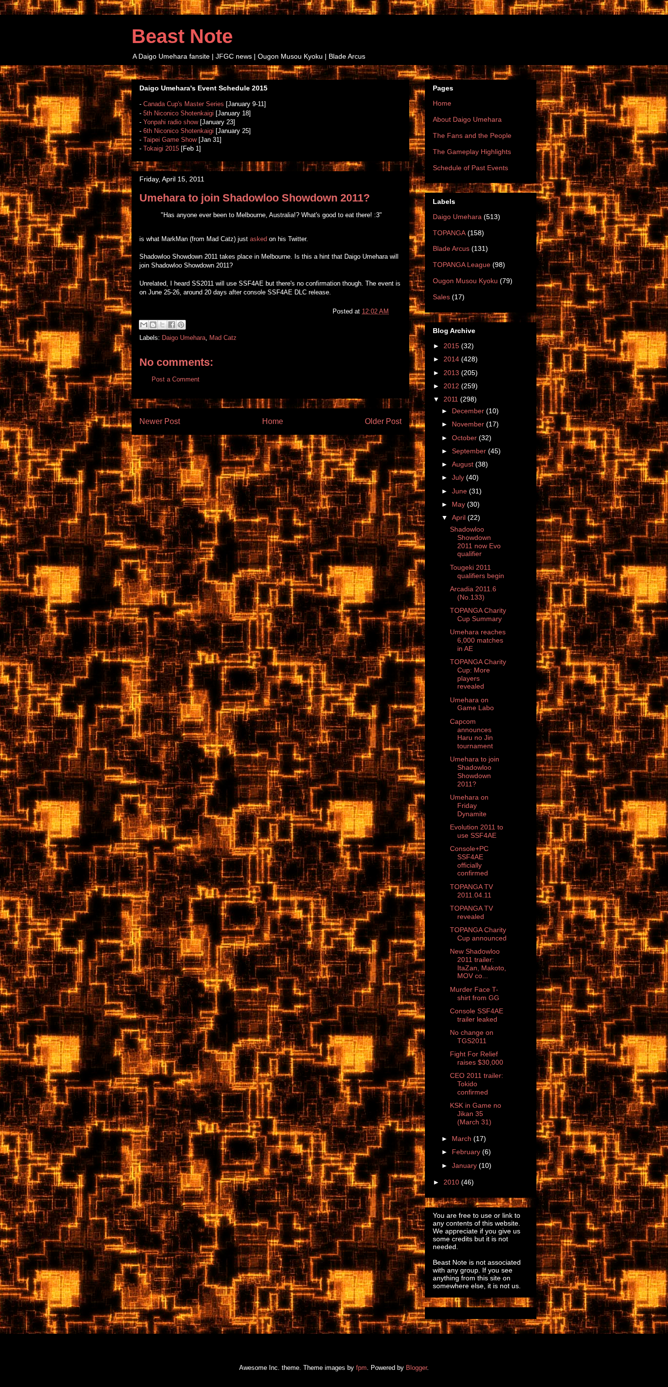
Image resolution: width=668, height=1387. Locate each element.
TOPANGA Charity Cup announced (478, 934)
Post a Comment (176, 379)
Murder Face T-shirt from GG (474, 993)
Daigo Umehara (183, 337)
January (465, 1165)
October (465, 438)
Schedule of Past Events (470, 168)
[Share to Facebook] (172, 325)
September (470, 451)
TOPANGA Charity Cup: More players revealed (478, 674)
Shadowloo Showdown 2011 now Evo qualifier (475, 541)
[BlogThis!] (153, 325)
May (459, 504)
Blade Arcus (451, 248)
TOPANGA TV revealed (471, 912)
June (460, 491)
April (460, 517)
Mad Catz (223, 337)
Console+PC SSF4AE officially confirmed (469, 861)
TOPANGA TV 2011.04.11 (471, 891)
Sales (441, 297)
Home (272, 421)
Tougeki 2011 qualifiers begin (477, 571)
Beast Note (182, 36)
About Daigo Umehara (467, 119)
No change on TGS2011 (471, 1037)
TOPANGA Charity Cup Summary (478, 614)
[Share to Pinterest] (181, 325)
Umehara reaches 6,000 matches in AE (478, 640)
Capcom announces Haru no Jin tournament (471, 733)
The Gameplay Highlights (472, 152)
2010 (452, 1182)
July (459, 477)
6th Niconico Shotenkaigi (178, 130)
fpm (361, 1367)
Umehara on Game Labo (472, 704)
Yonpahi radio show (170, 122)
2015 (452, 346)
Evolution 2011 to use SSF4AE (476, 831)
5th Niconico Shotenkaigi (178, 113)
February (467, 1152)
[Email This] (144, 325)
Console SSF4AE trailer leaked (476, 1015)
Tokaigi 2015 (161, 148)
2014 (452, 359)
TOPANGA (449, 233)
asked (258, 239)
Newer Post (159, 421)
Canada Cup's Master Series (183, 104)
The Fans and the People (472, 135)
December (469, 411)
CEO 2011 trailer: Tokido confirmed (476, 1084)
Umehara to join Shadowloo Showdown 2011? (474, 771)
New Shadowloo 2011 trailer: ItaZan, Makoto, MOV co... (478, 963)
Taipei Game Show (170, 139)
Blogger (416, 1367)
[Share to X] (162, 325)
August (463, 464)
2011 (452, 399)
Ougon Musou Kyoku (465, 281)
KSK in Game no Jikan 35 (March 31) (475, 1113)
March (462, 1138)
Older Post (383, 421)
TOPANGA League (461, 264)
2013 (452, 373)
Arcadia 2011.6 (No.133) (473, 593)
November (469, 424)
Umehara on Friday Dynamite (469, 805)
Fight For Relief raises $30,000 (476, 1058)
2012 (452, 386)
